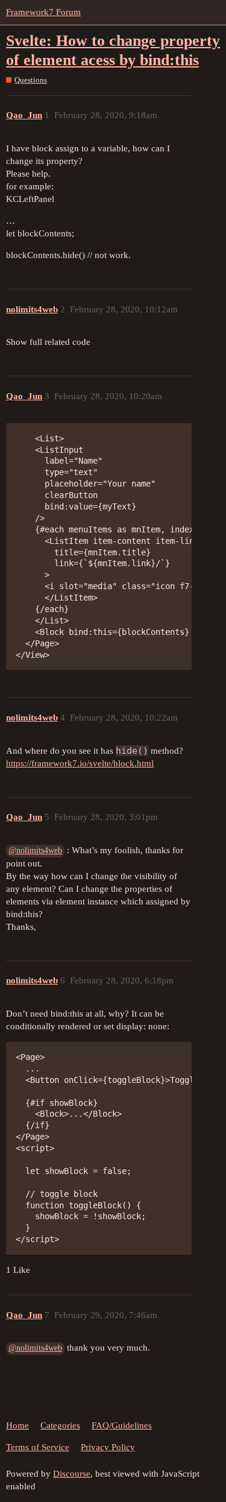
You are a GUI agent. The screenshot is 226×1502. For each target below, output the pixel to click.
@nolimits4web (35, 850)
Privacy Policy (108, 1447)
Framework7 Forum (43, 12)
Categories (60, 1425)
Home (17, 1425)
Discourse (71, 1473)
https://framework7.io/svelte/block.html (80, 763)
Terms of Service (37, 1447)
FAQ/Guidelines (122, 1425)
